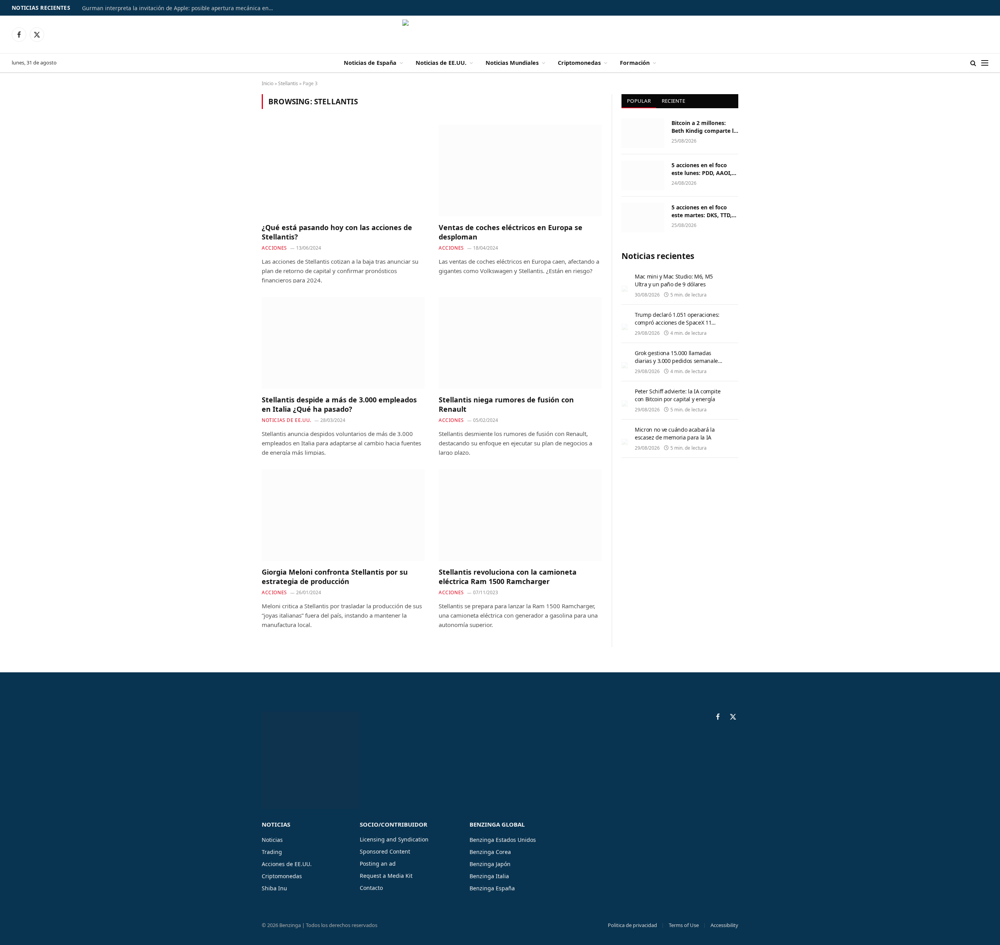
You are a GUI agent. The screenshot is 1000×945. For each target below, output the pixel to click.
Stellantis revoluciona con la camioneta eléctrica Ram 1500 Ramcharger (508, 576)
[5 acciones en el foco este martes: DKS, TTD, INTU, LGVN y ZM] (642, 217)
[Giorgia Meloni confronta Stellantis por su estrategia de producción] (343, 515)
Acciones (274, 248)
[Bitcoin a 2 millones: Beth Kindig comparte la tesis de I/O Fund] (642, 133)
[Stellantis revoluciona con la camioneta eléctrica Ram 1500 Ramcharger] (520, 515)
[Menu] (984, 63)
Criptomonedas (579, 62)
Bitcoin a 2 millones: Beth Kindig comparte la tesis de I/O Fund (704, 127)
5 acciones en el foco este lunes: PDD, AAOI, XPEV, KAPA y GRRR (701, 169)
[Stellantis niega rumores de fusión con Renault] (520, 342)
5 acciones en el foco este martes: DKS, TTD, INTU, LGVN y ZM (701, 211)
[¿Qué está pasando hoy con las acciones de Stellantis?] (343, 170)
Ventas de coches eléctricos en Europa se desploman (510, 232)
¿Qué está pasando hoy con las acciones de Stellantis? (337, 232)
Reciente (673, 100)
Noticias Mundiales (512, 62)
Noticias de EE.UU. (441, 62)
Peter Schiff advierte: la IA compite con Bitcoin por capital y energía (677, 395)
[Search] (973, 63)
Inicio (267, 83)
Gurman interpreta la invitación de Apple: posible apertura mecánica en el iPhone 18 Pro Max (179, 8)
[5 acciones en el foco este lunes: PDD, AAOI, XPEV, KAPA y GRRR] (642, 175)
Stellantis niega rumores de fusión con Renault (506, 404)
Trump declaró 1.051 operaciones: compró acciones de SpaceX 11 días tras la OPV (677, 322)
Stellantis (288, 83)
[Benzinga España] (500, 34)
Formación (635, 62)
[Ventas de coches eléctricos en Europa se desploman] (520, 170)
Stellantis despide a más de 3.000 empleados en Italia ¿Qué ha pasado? (339, 404)
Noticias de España (370, 62)
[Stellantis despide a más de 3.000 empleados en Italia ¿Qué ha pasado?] (343, 342)
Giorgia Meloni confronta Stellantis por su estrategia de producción (335, 576)
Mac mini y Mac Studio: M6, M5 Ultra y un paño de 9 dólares (674, 280)
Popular (639, 100)
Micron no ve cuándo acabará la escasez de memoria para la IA (675, 433)
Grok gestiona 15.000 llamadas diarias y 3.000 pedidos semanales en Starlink (677, 360)
